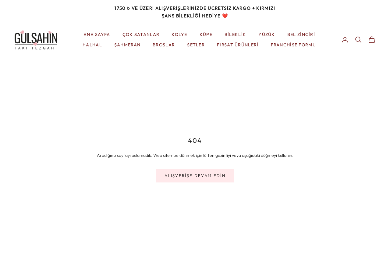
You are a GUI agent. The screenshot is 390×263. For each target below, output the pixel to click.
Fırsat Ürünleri (237, 45)
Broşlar (164, 45)
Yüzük (266, 34)
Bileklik (235, 34)
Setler (196, 45)
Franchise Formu (293, 45)
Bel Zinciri (301, 34)
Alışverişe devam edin (195, 175)
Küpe (206, 34)
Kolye (179, 34)
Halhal (92, 45)
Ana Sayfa (96, 34)
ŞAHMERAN (127, 45)
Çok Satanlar (141, 34)
